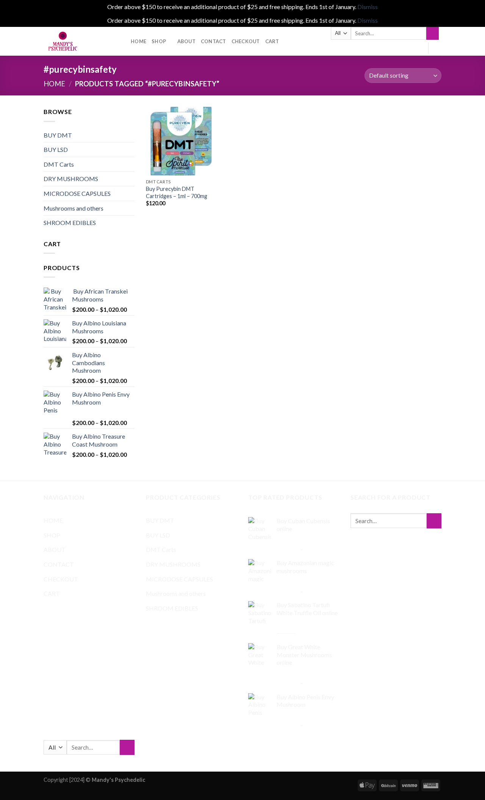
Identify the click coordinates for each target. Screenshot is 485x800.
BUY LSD (56, 149)
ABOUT (186, 41)
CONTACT (213, 41)
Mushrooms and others (73, 208)
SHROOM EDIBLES (70, 222)
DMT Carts (59, 164)
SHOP (159, 41)
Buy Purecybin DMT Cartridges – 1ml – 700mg (176, 192)
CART (272, 41)
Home (54, 84)
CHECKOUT (246, 41)
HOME (138, 41)
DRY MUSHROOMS (71, 178)
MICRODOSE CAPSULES (77, 193)
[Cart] (437, 48)
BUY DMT (58, 135)
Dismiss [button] (367, 6)
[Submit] (432, 33)
